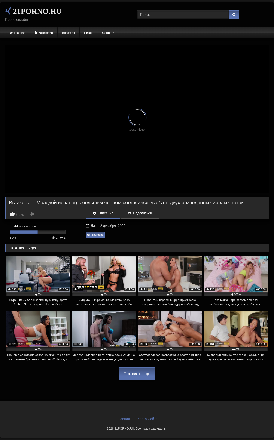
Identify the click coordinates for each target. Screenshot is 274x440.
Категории (46, 32)
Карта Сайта (148, 419)
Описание (105, 213)
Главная (19, 32)
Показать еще (137, 373)
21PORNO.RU (36, 11)
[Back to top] (260, 427)
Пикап (88, 32)
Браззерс (68, 32)
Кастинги (108, 32)
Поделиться (142, 213)
